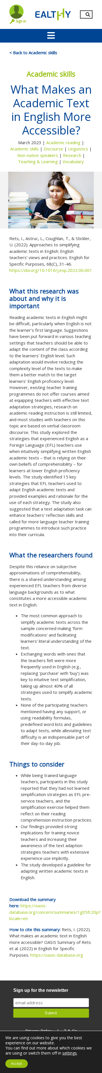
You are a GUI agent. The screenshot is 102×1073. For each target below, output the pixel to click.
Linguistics (78, 149)
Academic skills (24, 149)
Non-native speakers (37, 155)
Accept (16, 1063)
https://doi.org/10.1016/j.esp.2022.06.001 (50, 270)
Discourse (53, 149)
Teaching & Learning (38, 161)
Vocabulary (73, 161)
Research (72, 155)
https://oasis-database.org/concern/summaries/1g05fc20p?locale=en (55, 912)
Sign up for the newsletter (40, 990)
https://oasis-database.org (56, 955)
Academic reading (63, 142)
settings (69, 1053)
